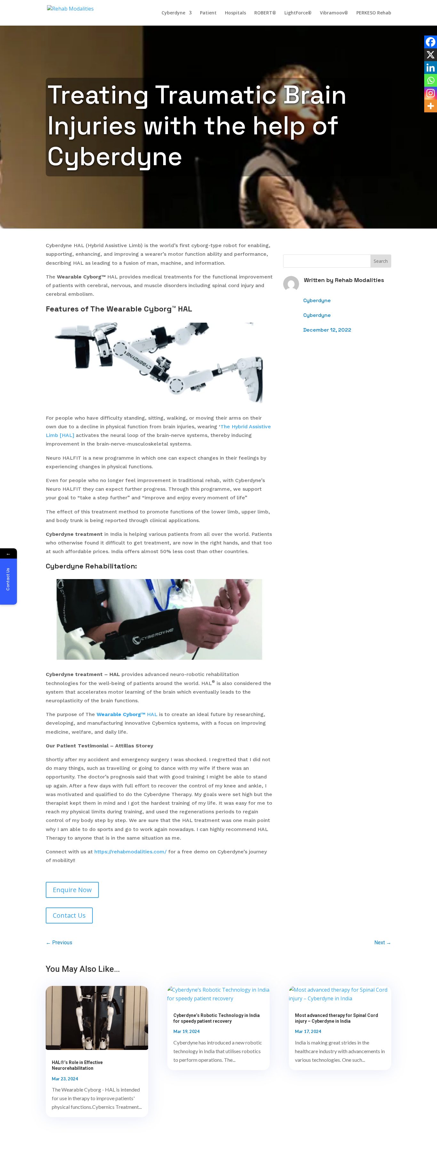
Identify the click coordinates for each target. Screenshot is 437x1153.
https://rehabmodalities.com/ (130, 852)
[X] (430, 54)
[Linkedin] (430, 67)
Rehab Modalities (359, 280)
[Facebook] (430, 42)
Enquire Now (72, 889)
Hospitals (235, 13)
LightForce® (298, 13)
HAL (127, 714)
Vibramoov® (334, 13)
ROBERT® (265, 13)
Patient (208, 13)
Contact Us (69, 915)
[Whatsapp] (430, 80)
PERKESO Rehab (373, 13)
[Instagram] (430, 93)
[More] (430, 106)
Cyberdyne (173, 13)
